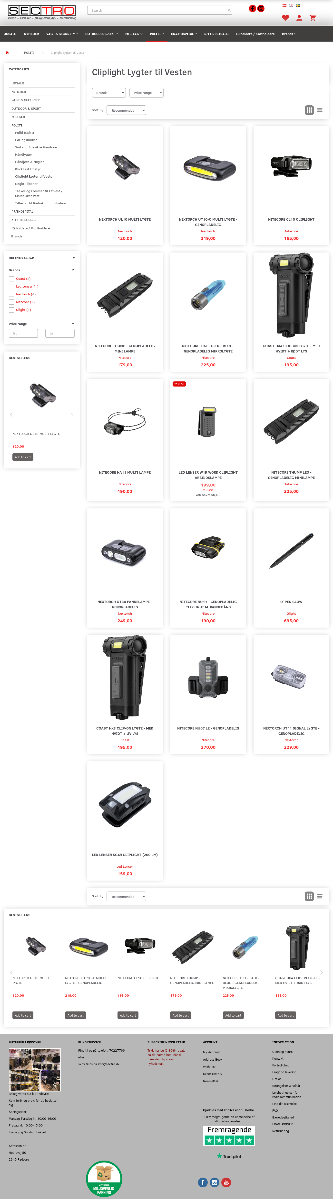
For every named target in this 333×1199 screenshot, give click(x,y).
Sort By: (98, 110)
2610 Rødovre (19, 1159)
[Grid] (309, 110)
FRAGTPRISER (282, 1124)
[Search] (229, 10)
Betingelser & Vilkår (286, 1085)
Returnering (280, 1131)
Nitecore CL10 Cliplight (291, 219)
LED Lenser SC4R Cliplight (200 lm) (125, 854)
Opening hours (282, 1051)
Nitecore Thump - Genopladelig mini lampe (125, 348)
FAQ (275, 1110)
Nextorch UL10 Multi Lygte (36, 433)
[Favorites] (285, 17)
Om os (276, 1079)
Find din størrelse (284, 1103)
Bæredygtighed (283, 1117)
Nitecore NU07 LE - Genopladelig (208, 727)
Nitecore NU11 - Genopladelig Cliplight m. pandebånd (208, 604)
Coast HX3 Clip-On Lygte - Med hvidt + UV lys (124, 730)
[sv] (298, 5)
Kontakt (278, 1058)
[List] (319, 110)
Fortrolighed (280, 1065)
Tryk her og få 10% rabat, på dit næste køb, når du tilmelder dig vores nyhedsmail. (166, 1056)
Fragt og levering (284, 1072)
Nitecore (291, 231)
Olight (291, 613)
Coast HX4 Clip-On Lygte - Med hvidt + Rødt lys (291, 348)
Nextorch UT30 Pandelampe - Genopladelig (125, 604)
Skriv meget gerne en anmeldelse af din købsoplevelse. (229, 1119)
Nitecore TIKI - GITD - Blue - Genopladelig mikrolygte (208, 348)
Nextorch (125, 231)
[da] (284, 5)
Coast (291, 357)
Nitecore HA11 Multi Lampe (125, 472)
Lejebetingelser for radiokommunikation (286, 1094)
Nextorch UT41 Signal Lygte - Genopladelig (291, 730)
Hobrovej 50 (17, 1152)
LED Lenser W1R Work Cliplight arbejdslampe (208, 474)
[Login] (299, 17)
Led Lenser (125, 866)
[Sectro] (41, 12)
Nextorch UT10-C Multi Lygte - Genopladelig (208, 221)
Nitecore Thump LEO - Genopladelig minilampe (291, 474)
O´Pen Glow (291, 601)
